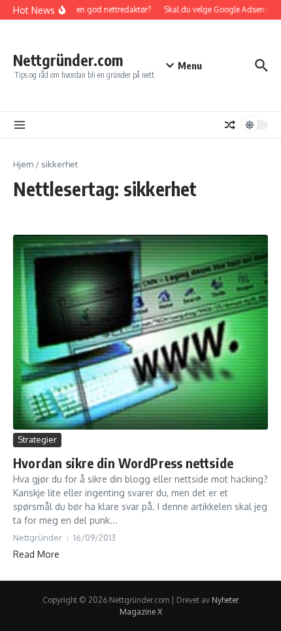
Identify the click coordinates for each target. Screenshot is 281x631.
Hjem (23, 164)
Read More (36, 554)
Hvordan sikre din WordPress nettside (123, 462)
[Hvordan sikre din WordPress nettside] (140, 332)
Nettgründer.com (68, 59)
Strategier (37, 439)
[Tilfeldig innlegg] (230, 125)
